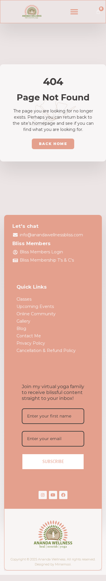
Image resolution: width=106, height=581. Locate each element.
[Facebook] (63, 495)
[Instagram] (43, 495)
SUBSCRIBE (53, 461)
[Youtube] (53, 495)
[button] (74, 11)
